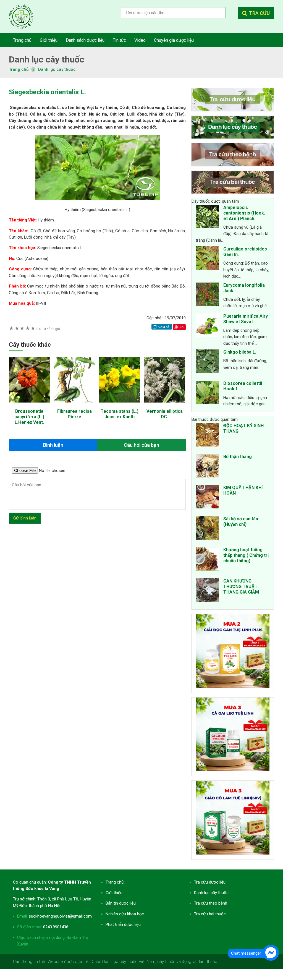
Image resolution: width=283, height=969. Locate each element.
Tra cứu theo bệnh (210, 903)
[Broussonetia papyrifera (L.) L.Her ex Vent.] (29, 405)
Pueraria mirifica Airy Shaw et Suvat (245, 319)
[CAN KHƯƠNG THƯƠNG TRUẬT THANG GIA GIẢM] (207, 591)
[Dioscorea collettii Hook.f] (207, 393)
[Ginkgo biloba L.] (207, 362)
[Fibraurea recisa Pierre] (74, 405)
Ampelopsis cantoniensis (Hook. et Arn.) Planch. (244, 213)
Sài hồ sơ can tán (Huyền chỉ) (240, 521)
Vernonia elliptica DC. (164, 414)
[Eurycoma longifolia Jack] (207, 295)
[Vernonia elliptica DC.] (164, 405)
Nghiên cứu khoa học (125, 913)
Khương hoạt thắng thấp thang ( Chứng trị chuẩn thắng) (246, 555)
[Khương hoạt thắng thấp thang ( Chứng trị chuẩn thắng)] (207, 560)
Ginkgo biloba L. (239, 352)
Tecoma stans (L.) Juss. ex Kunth (119, 414)
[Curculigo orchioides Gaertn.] (207, 259)
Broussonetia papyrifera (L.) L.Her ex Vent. (29, 417)
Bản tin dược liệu (121, 903)
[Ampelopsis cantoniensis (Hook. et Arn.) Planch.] (207, 217)
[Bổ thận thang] (207, 466)
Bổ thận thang (237, 456)
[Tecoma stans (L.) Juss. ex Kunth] (119, 405)
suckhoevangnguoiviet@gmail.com (60, 916)
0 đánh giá (48, 329)
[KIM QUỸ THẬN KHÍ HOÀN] (207, 497)
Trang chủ (115, 882)
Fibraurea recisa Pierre (74, 414)
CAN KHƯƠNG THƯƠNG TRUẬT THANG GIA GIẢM (241, 586)
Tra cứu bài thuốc (210, 913)
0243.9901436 (55, 926)
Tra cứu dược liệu (25, 16)
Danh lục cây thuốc (57, 69)
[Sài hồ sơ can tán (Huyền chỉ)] (207, 529)
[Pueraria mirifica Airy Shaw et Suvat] (207, 326)
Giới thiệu (114, 892)
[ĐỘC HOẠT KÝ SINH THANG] (207, 435)
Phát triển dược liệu (123, 924)
